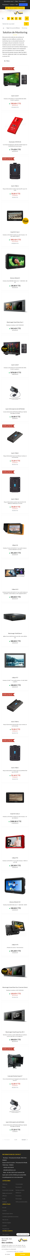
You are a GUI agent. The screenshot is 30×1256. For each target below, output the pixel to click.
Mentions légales (6, 1222)
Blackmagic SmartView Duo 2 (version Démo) (15, 987)
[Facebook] (8, 18)
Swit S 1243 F (15, 365)
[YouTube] (12, 18)
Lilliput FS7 (15, 677)
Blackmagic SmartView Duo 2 (15, 322)
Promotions (5, 4)
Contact (12, 4)
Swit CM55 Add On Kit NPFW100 (15, 409)
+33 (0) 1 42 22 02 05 (8, 1167)
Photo (4, 1187)
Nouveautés (22, 1)
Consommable (19, 1184)
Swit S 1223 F (15, 96)
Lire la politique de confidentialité (9, 1249)
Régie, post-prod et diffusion (7, 1194)
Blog (16, 1)
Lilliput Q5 (15, 545)
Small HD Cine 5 (15, 232)
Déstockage (19, 1198)
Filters (8, 61)
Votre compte (7, 1231)
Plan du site (5, 1219)
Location (23, 4)
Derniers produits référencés (20, 1191)
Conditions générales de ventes (10, 1216)
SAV (17, 4)
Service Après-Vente (7, 1213)
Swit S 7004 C (15, 453)
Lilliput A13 (15, 589)
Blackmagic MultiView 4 (15, 633)
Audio (3, 1198)
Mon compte (5, 1234)
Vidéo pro (4, 1184)
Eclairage (4, 1201)
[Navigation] (27, 18)
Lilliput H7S (15, 944)
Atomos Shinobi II (15, 278)
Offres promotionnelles (21, 1201)
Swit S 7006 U (15, 186)
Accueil (4, 1207)
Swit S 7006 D (15, 499)
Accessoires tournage (7, 1190)
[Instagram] (16, 18)
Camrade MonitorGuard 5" (15, 1076)
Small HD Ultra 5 (15, 813)
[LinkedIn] (20, 18)
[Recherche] (26, 24)
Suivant (24, 1139)
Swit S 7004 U (15, 721)
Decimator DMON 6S (15, 142)
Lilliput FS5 (15, 858)
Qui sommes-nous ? (9, 1)
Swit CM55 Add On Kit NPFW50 (15, 1122)
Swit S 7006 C (15, 767)
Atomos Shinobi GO (15, 902)
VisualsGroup (5, 1228)
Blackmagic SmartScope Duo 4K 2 (15, 1032)
